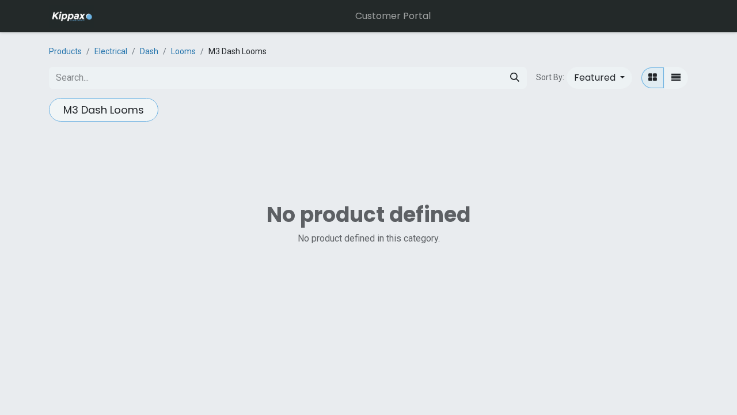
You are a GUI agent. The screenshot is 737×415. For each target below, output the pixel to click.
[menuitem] (393, 16)
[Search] (515, 78)
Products (65, 51)
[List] (676, 78)
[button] (599, 78)
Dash (149, 51)
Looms (183, 51)
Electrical (110, 51)
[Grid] (652, 78)
